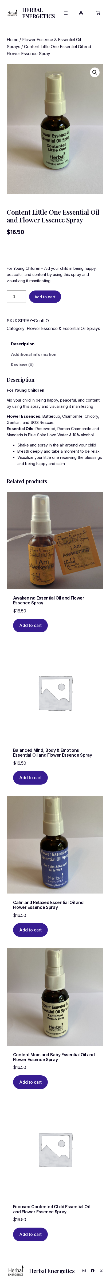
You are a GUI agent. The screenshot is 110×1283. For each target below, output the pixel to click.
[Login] (81, 13)
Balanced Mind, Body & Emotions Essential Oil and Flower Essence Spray (52, 753)
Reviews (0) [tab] (22, 365)
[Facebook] (93, 1270)
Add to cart (45, 297)
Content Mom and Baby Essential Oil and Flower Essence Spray (54, 1057)
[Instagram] (84, 1270)
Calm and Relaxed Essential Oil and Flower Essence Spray (48, 905)
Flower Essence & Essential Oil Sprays (63, 328)
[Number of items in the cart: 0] (98, 13)
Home (12, 39)
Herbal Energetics (38, 13)
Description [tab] (22, 344)
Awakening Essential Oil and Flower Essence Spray (48, 600)
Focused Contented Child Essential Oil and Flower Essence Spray (51, 1209)
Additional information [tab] (33, 354)
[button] (95, 72)
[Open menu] (65, 13)
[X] (101, 1270)
